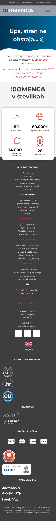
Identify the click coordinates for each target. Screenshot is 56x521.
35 (28, 323)
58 (25, 323)
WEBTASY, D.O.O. (27, 303)
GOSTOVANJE (27, 239)
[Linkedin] (18, 333)
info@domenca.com (27, 76)
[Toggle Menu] (47, 10)
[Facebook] (27, 333)
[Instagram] (36, 333)
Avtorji (33, 512)
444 (31, 323)
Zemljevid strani (43, 512)
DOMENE (27, 218)
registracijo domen (37, 56)
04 (22, 323)
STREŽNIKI (27, 263)
